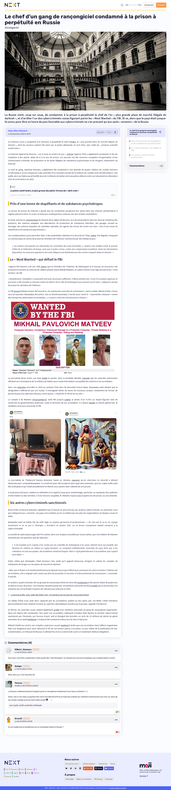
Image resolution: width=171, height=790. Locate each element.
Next (22, 773)
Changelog (108, 779)
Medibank (32, 619)
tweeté (92, 402)
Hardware (29, 769)
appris (44, 266)
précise (70, 154)
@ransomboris (39, 399)
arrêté (56, 609)
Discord (110, 768)
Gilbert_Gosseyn (23, 649)
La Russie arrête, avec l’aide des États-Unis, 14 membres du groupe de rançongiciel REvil (50, 594)
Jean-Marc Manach (17, 131)
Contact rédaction (89, 764)
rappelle (86, 378)
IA (36, 769)
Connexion (148, 5)
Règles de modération (84, 779)
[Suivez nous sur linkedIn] (80, 768)
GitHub (100, 768)
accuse (17, 291)
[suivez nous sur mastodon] (71, 768)
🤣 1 (117, 712)
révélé (44, 378)
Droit (13, 187)
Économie (14, 769)
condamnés (82, 582)
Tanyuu (18, 683)
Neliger (18, 666)
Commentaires (137, 166)
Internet (8, 773)
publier (67, 399)
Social (29, 773)
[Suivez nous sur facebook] (75, 768)
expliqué (65, 625)
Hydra (73, 141)
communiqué (32, 220)
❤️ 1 (117, 732)
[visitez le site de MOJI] (145, 767)
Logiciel (16, 773)
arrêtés (94, 585)
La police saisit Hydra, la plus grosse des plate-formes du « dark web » (44, 191)
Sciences (36, 773)
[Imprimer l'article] (115, 132)
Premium (161, 5)
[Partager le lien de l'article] (160, 132)
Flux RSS (89, 768)
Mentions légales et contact (118, 788)
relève (93, 235)
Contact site (103, 764)
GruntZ (18, 718)
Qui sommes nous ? (72, 764)
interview (21, 387)
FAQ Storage (98, 779)
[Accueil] (12, 5)
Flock (22, 769)
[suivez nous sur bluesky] (66, 768)
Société (16, 776)
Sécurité (8, 776)
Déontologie (70, 779)
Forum (113, 764)
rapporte (76, 480)
